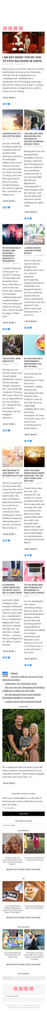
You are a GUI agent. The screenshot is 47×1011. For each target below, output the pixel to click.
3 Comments (39, 369)
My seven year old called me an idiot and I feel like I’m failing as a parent (13, 861)
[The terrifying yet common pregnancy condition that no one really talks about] (12, 892)
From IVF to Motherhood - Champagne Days (23, 11)
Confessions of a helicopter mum (11, 134)
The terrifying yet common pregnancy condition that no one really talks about (13, 909)
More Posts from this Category (23, 869)
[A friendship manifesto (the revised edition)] (34, 844)
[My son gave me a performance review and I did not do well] (34, 354)
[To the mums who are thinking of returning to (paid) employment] (34, 581)
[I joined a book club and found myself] (34, 244)
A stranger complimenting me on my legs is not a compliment (12, 588)
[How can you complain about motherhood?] (34, 892)
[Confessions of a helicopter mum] (12, 129)
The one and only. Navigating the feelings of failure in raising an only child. (34, 138)
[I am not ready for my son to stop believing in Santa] (23, 53)
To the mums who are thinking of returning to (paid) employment (34, 588)
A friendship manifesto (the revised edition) (34, 859)
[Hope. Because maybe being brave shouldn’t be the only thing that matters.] (34, 466)
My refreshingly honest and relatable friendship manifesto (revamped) (11, 254)
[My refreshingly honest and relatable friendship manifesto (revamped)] (12, 244)
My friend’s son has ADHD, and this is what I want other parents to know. (34, 956)
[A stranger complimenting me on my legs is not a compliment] (12, 581)
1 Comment (16, 138)
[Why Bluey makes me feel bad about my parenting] (12, 949)
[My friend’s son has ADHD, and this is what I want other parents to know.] (34, 949)
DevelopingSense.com (29, 1007)
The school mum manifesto (11, 359)
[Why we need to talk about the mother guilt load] (12, 466)
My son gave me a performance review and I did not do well (33, 362)
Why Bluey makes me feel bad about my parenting (12, 955)
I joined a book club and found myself (32, 250)
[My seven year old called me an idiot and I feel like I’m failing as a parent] (12, 844)
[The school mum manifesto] (12, 354)
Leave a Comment (20, 64)
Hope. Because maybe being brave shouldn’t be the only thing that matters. (34, 475)
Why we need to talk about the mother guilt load (12, 473)
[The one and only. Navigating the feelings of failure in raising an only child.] (34, 129)
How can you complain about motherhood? (34, 907)
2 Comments (15, 263)
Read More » (9, 98)
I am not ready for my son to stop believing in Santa (22, 59)
